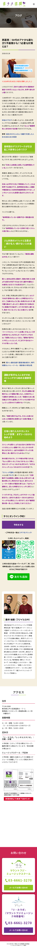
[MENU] (34, 4)
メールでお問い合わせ (18, 887)
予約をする (18, 524)
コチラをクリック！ (25, 532)
